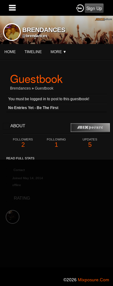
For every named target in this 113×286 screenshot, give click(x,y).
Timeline (33, 52)
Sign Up (94, 8)
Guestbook (44, 88)
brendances (20, 88)
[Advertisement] (56, 216)
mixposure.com (93, 279)
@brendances (34, 36)
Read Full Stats (20, 158)
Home (10, 52)
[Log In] (80, 7)
